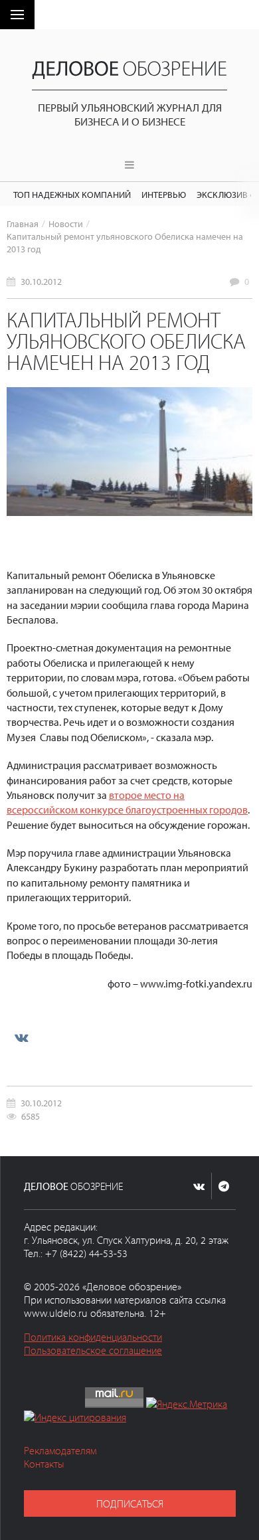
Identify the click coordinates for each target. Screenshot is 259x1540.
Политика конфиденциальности (93, 1336)
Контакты (44, 1463)
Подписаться (129, 1503)
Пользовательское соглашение (93, 1350)
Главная (23, 223)
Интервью (163, 194)
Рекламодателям (60, 1450)
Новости (65, 223)
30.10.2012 (41, 281)
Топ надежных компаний (72, 194)
